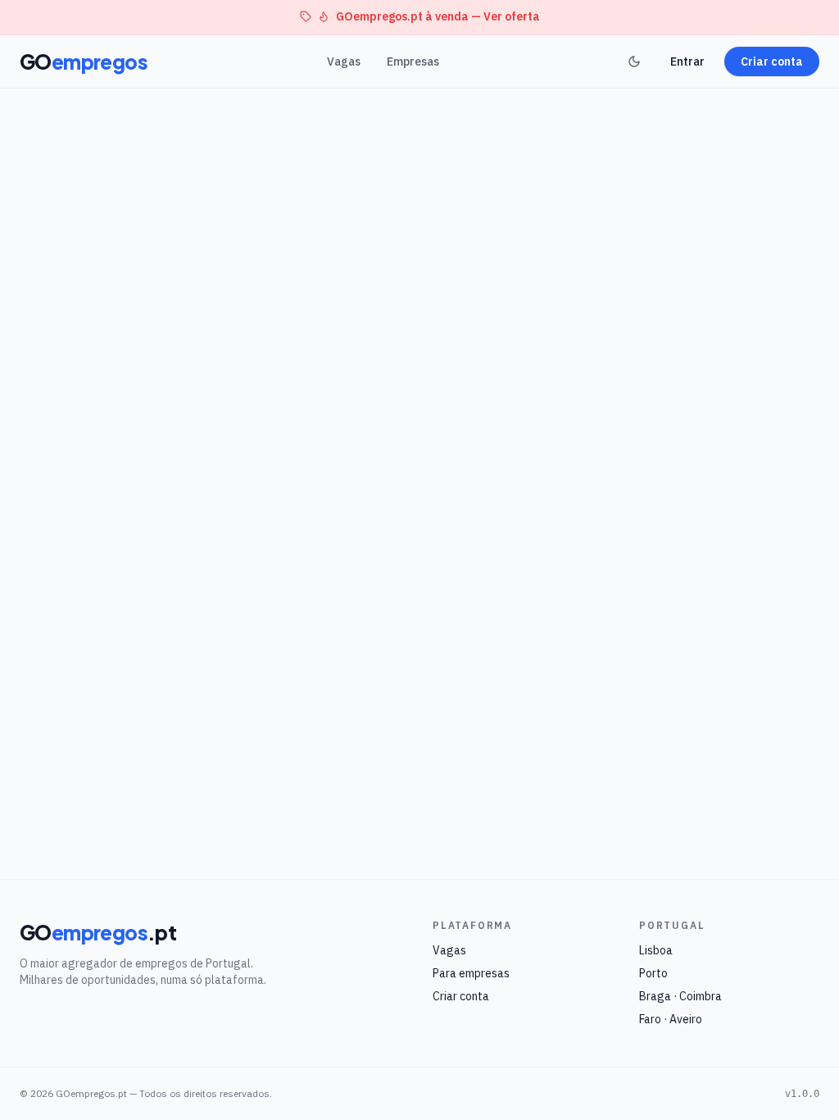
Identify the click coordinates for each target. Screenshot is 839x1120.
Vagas (344, 61)
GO (83, 61)
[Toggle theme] (634, 61)
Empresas (413, 61)
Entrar (687, 61)
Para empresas (471, 973)
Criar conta (772, 61)
